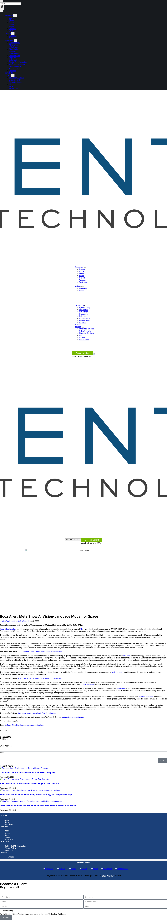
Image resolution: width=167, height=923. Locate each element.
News (81, 290)
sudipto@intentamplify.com (73, 717)
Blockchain (83, 314)
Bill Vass (126, 656)
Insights (78, 286)
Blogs (81, 271)
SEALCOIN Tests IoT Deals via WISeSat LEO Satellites (39, 678)
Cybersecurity (84, 307)
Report (82, 278)
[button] (14, 733)
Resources (79, 267)
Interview (83, 288)
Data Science (84, 318)
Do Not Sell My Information (15, 846)
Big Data (82, 323)
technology (121, 688)
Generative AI (84, 320)
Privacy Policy (10, 848)
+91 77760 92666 (7, 892)
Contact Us (9, 850)
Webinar (82, 280)
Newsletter (79, 324)
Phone (2, 752)
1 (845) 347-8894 (7, 889)
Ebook (81, 273)
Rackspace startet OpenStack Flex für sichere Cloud (38, 713)
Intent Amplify (108, 876)
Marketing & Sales (86, 329)
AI (81, 629)
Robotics (82, 316)
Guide (81, 276)
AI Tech (82, 337)
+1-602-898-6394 (85, 356)
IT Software (84, 312)
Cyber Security (85, 331)
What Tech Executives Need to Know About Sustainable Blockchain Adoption (38, 805)
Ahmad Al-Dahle (87, 684)
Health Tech (84, 340)
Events (82, 269)
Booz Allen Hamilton (8, 629)
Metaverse (83, 310)
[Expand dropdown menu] (85, 267)
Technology (79, 305)
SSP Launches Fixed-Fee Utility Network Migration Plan (40, 652)
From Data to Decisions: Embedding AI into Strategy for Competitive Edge (36, 794)
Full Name (4, 739)
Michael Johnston (146, 697)
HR (80, 335)
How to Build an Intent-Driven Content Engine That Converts (29, 783)
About (7, 820)
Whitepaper (83, 282)
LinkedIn (10, 857)
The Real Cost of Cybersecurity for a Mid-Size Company (27, 772)
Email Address (6, 746)
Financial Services (86, 333)
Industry (78, 327)
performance (117, 672)
